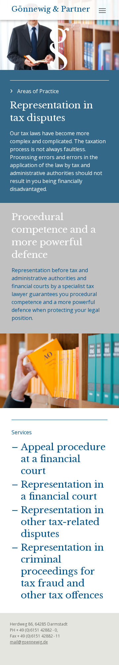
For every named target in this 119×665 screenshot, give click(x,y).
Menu (103, 9)
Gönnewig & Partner (51, 9)
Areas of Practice (38, 91)
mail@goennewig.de (29, 642)
